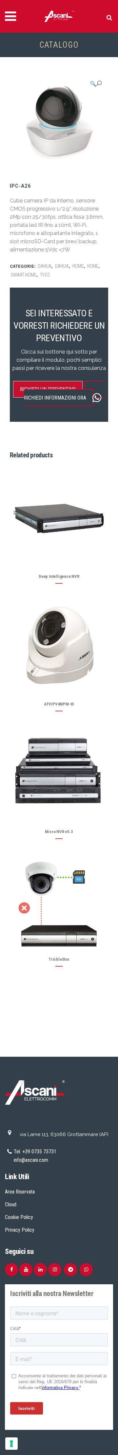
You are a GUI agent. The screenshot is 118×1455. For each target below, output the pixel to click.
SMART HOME (23, 274)
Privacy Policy (19, 1230)
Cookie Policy (19, 1217)
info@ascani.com (31, 1160)
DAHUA (44, 266)
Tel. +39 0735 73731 (35, 1151)
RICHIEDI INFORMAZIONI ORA (55, 398)
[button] (96, 83)
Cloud (10, 1204)
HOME (78, 266)
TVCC (45, 274)
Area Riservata (20, 1192)
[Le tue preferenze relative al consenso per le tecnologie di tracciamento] (11, 1443)
